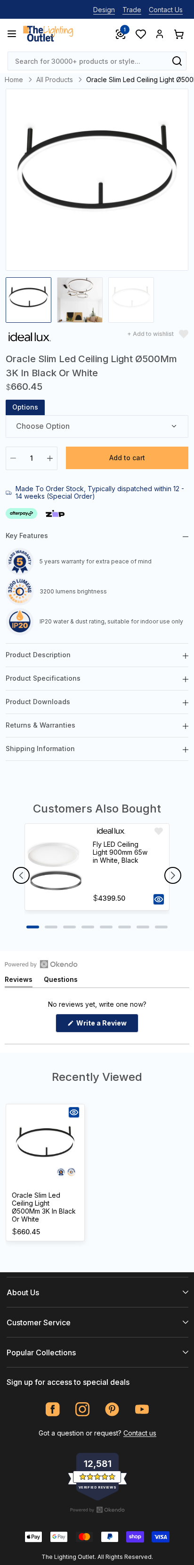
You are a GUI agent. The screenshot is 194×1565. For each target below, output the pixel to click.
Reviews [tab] (18, 981)
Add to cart (127, 458)
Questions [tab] (61, 981)
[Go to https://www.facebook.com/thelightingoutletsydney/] (53, 1409)
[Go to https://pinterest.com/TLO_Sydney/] (112, 1409)
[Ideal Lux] (30, 338)
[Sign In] (159, 34)
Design (104, 10)
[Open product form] (158, 899)
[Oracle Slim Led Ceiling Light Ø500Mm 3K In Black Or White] (45, 1146)
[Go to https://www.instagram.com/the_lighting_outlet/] (82, 1409)
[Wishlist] (140, 34)
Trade (131, 10)
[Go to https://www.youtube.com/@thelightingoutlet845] (142, 1409)
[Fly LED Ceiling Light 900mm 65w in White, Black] (54, 867)
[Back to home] (48, 33)
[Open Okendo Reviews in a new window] (41, 964)
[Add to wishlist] (159, 831)
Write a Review (106, 1025)
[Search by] (177, 61)
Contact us (139, 1433)
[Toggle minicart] (178, 34)
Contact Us (166, 10)
